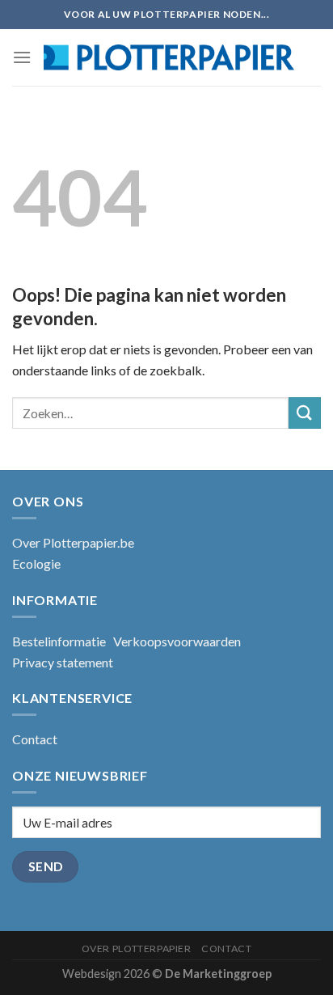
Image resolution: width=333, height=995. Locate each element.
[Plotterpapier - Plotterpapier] (169, 57)
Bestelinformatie (59, 641)
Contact (34, 739)
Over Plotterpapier (137, 948)
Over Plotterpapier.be (73, 542)
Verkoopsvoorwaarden (177, 641)
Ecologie (36, 563)
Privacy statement (62, 662)
